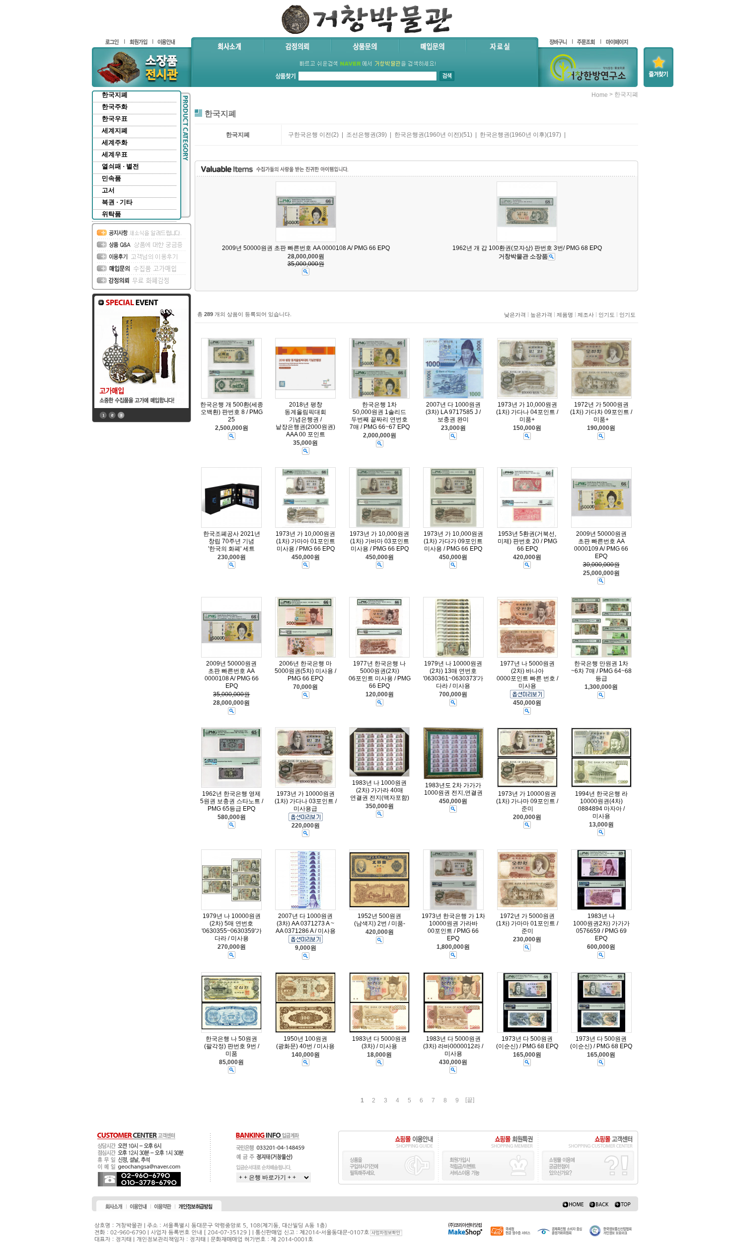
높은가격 (541, 315)
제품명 (565, 315)
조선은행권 (361, 134)
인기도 (606, 315)
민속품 (111, 178)
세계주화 (115, 142)
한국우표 (115, 118)
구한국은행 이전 (309, 134)
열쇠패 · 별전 (120, 166)
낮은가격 (515, 315)
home (599, 94)
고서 (108, 190)
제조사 (586, 315)
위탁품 (111, 214)
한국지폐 (115, 94)
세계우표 (115, 154)
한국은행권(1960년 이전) (427, 134)
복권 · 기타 (117, 202)
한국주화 (115, 106)
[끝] (469, 1099)
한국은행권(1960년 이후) (513, 134)
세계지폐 (115, 130)
